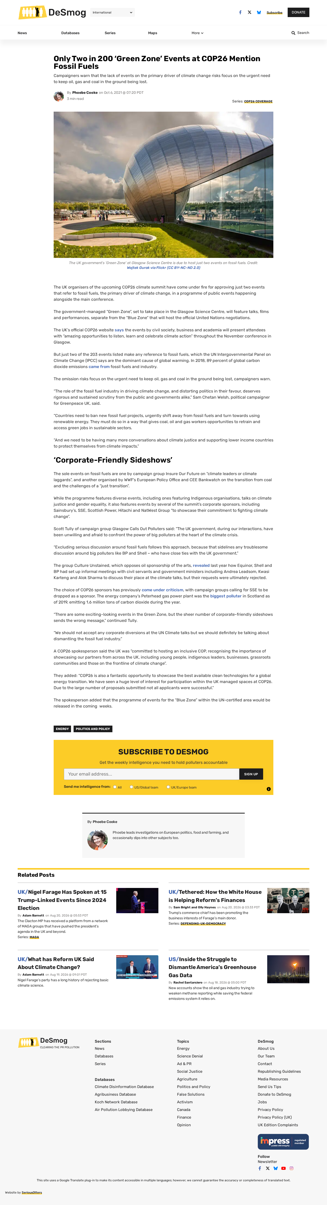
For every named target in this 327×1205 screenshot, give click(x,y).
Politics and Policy (93, 729)
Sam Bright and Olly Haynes (194, 907)
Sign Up (251, 774)
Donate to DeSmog (274, 1094)
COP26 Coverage (258, 101)
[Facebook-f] (240, 12)
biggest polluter (226, 596)
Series (100, 1064)
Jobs (262, 1102)
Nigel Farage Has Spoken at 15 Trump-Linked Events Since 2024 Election (62, 900)
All (120, 787)
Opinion (184, 1125)
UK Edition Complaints (278, 1125)
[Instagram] (291, 1168)
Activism (185, 1102)
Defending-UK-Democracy (203, 923)
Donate (298, 12)
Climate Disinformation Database (124, 1086)
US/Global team (146, 787)
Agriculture (187, 1079)
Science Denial (190, 1056)
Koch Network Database (116, 1102)
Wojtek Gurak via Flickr (146, 268)
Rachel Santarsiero (187, 982)
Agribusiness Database (115, 1094)
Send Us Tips (269, 1086)
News (99, 1048)
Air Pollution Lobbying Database (124, 1109)
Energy (62, 729)
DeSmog (67, 12)
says (119, 330)
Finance (184, 1117)
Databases (104, 1056)
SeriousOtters (32, 1192)
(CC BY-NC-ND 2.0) (183, 268)
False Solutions (191, 1094)
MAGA (34, 937)
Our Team (266, 1056)
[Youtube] (284, 1168)
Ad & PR (184, 1064)
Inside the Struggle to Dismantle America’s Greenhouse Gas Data (212, 967)
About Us (266, 1048)
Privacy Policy (270, 1109)
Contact (265, 1064)
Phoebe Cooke (85, 92)
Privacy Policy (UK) (275, 1117)
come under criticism (162, 589)
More (196, 33)
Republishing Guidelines (279, 1071)
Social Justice (189, 1071)
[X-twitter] (250, 12)
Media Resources (273, 1079)
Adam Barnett (33, 915)
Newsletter (267, 1161)
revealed (201, 565)
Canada (183, 1109)
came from (99, 366)
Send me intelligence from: (87, 787)
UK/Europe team (184, 787)
